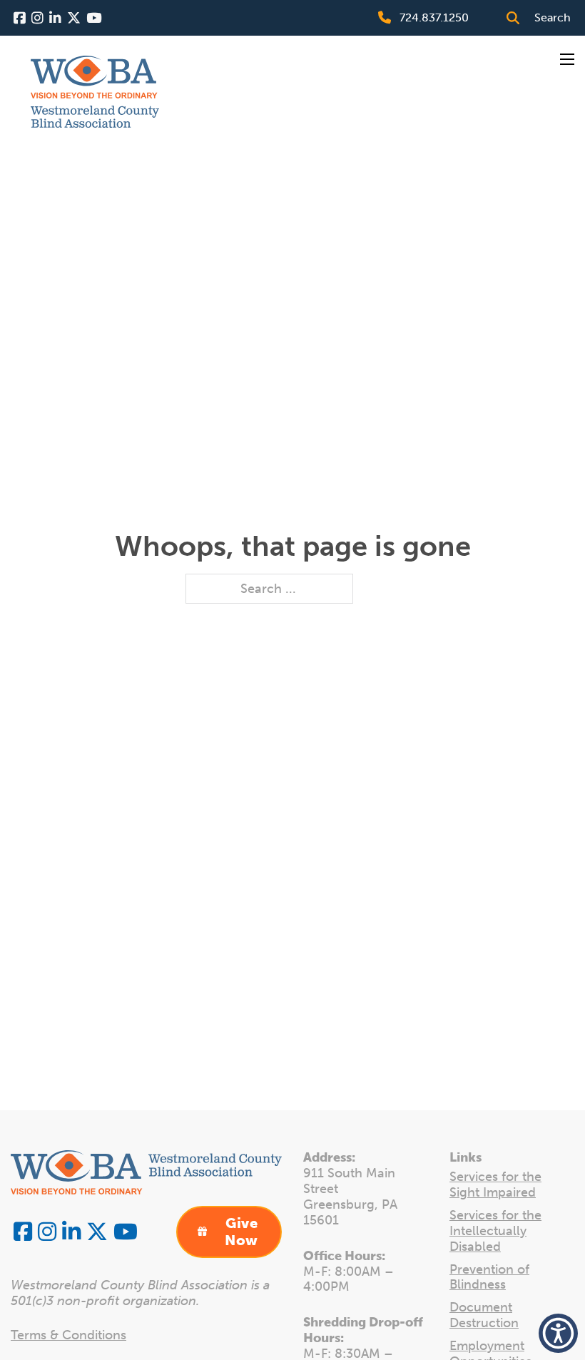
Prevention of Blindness (489, 1277)
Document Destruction (484, 1315)
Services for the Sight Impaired (495, 1184)
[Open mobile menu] (567, 59)
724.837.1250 (434, 17)
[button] (558, 1333)
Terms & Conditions (68, 1335)
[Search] (513, 18)
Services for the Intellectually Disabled (495, 1231)
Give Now (241, 1231)
